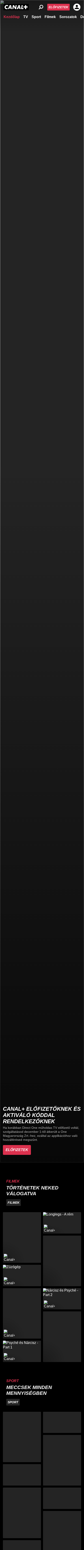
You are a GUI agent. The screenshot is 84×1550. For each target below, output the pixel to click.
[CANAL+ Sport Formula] (22, 1475)
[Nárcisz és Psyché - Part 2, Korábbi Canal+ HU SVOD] (62, 1299)
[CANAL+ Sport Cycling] (22, 1513)
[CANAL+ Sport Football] (22, 1437)
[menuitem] (12, 16)
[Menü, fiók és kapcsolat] (76, 7)
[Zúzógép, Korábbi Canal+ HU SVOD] (22, 1275)
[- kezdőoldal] (16, 7)
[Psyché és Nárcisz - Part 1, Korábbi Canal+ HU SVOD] (22, 1351)
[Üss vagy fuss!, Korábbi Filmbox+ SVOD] (62, 1336)
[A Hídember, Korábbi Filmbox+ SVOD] (62, 1261)
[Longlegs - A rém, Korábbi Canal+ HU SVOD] (62, 1223)
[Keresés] (41, 7)
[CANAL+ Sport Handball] (62, 1460)
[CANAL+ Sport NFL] (62, 1498)
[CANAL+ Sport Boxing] (62, 1422)
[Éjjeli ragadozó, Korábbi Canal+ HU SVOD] (22, 1313)
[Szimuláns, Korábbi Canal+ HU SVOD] (22, 1237)
